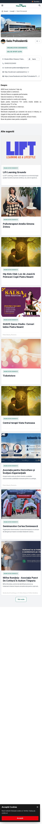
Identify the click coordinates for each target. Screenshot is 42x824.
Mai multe (21, 599)
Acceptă (20, 818)
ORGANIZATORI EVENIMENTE (17, 48)
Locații (12, 11)
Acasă (6, 11)
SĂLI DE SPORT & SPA (14, 51)
